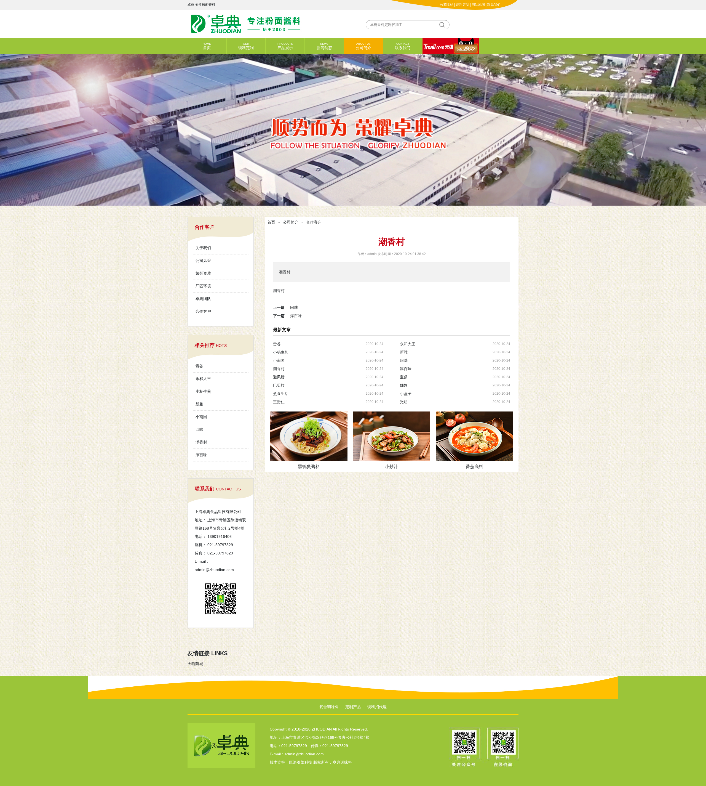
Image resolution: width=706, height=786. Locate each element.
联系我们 (494, 5)
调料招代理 (377, 707)
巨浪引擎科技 (300, 762)
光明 (404, 402)
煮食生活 (280, 393)
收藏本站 (446, 5)
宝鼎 (404, 377)
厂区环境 (203, 286)
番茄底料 (474, 466)
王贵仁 (279, 402)
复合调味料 (329, 707)
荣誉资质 (203, 273)
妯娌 (404, 385)
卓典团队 (203, 298)
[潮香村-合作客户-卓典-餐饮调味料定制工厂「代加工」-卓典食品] (270, 23)
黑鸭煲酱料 (309, 466)
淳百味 (201, 455)
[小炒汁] (391, 436)
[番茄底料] (474, 436)
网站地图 (478, 5)
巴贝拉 (279, 385)
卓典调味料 (342, 762)
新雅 (199, 404)
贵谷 (199, 366)
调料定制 (462, 5)
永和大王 (203, 378)
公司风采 (203, 260)
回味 (199, 429)
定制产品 (353, 707)
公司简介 (363, 46)
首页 (207, 46)
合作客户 (203, 311)
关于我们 (203, 248)
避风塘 (279, 377)
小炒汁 (391, 466)
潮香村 (201, 442)
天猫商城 (195, 664)
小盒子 (405, 393)
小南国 (201, 417)
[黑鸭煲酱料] (308, 436)
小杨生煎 (203, 391)
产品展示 (285, 46)
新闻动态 (324, 46)
